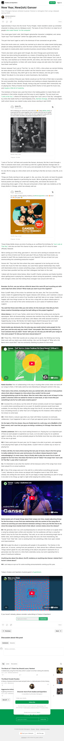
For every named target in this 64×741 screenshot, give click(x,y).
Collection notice (45, 729)
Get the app (40, 733)
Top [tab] (3, 664)
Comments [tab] (5, 643)
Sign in (59, 3)
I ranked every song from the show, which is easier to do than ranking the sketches (25, 671)
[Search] (61, 664)
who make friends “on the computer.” (18, 30)
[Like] (3, 21)
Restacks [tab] (12, 643)
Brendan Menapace (10, 16)
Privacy (33, 729)
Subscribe (52, 2)
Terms (37, 729)
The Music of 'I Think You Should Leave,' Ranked (18, 668)
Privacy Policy (44, 707)
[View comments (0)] (7, 21)
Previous (7, 631)
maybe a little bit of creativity (14, 88)
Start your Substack (27, 733)
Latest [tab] (7, 664)
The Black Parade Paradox (10, 679)
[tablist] (8, 643)
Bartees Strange (41, 99)
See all (5, 700)
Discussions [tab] (14, 664)
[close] (48, 684)
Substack (23, 737)
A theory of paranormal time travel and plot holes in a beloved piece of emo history (25, 681)
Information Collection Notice (31, 707)
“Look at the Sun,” (7, 96)
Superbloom (37, 572)
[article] (32, 672)
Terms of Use (40, 706)
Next (57, 631)
